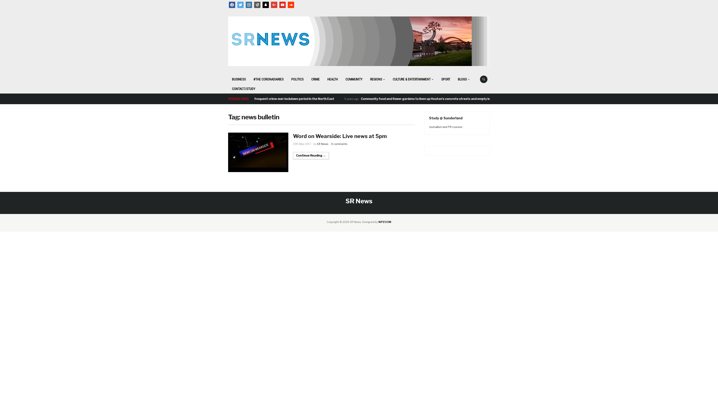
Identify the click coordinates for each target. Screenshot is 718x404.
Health (332, 79)
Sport (445, 79)
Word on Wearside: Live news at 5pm (340, 136)
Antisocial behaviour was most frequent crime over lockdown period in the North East (262, 99)
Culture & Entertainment (412, 79)
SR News (322, 144)
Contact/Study (243, 89)
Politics (297, 79)
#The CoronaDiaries (269, 79)
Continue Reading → (311, 155)
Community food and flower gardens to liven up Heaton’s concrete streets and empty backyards (422, 99)
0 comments (339, 144)
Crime (315, 79)
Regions (376, 79)
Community (354, 79)
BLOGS (462, 79)
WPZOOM (384, 222)
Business (239, 79)
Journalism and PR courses (445, 126)
